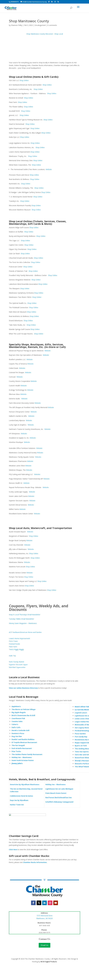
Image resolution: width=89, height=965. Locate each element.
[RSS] (58, 2)
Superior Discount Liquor (18, 664)
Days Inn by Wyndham (19, 800)
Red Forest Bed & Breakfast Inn (58, 797)
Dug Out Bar (17, 736)
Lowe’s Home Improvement (19, 638)
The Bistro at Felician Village (23, 709)
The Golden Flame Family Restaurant (27, 754)
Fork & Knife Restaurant (22, 748)
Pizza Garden (80, 734)
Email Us (44, 945)
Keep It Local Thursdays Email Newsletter (24, 615)
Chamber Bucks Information (35, 862)
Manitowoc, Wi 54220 (44, 918)
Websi (31, 492)
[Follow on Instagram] (50, 903)
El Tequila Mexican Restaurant (24, 742)
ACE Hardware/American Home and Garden (25, 632)
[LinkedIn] (52, 2)
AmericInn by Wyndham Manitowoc (24, 784)
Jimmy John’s (17, 763)
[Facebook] (48, 2)
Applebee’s (16, 706)
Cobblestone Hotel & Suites (21, 796)
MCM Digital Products (48, 962)
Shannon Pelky (16, 25)
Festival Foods (14, 644)
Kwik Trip (12, 656)
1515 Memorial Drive (44, 915)
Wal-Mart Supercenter (17, 667)
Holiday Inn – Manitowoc (22, 757)
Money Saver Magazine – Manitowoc (23, 623)
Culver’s (15, 724)
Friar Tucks (16, 751)
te (34, 492)
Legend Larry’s (81, 713)
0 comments (52, 25)
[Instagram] (55, 2)
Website (49, 169)
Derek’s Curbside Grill (20, 730)
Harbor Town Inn (17, 805)
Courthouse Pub (18, 718)
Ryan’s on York (81, 746)
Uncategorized (40, 25)
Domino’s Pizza (18, 733)
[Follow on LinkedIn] (44, 903)
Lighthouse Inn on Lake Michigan (59, 789)
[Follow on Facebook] (33, 903)
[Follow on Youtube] (55, 903)
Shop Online (24, 80)
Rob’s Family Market (16, 662)
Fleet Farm (13, 647)
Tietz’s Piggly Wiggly (16, 649)
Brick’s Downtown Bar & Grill (23, 715)
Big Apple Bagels (19, 712)
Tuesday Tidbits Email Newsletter (21, 619)
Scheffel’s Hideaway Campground (59, 802)
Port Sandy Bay (81, 737)
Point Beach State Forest (55, 793)
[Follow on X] (39, 903)
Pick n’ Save (13, 641)
